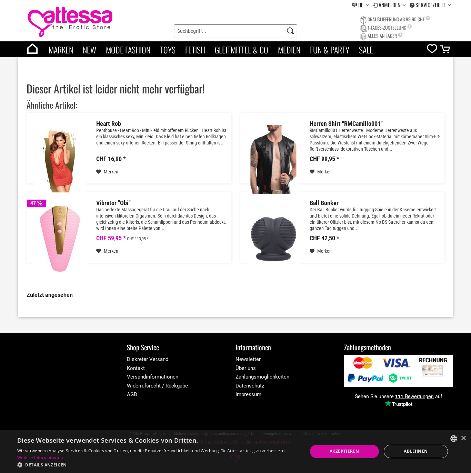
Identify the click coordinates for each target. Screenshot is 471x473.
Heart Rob (108, 123)
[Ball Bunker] (273, 239)
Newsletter (248, 359)
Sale (366, 49)
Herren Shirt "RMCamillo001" (346, 123)
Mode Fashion (128, 49)
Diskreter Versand (147, 359)
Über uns (246, 368)
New (89, 49)
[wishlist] (432, 50)
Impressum (248, 394)
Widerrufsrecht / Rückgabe (157, 386)
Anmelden (390, 5)
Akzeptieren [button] (344, 451)
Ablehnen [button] (416, 451)
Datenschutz (250, 386)
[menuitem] (360, 5)
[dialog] (235, 451)
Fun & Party (329, 49)
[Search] (290, 31)
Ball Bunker (324, 203)
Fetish (195, 49)
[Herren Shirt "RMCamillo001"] (273, 159)
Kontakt (136, 368)
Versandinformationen (152, 377)
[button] (158, 464)
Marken (61, 49)
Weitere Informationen (40, 458)
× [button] (463, 438)
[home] (32, 49)
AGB (132, 394)
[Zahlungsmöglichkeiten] (398, 370)
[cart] (445, 50)
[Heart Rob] (60, 159)
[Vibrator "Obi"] (60, 239)
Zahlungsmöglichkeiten (262, 377)
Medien (289, 49)
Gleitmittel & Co (241, 49)
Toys (168, 49)
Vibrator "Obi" (113, 203)
